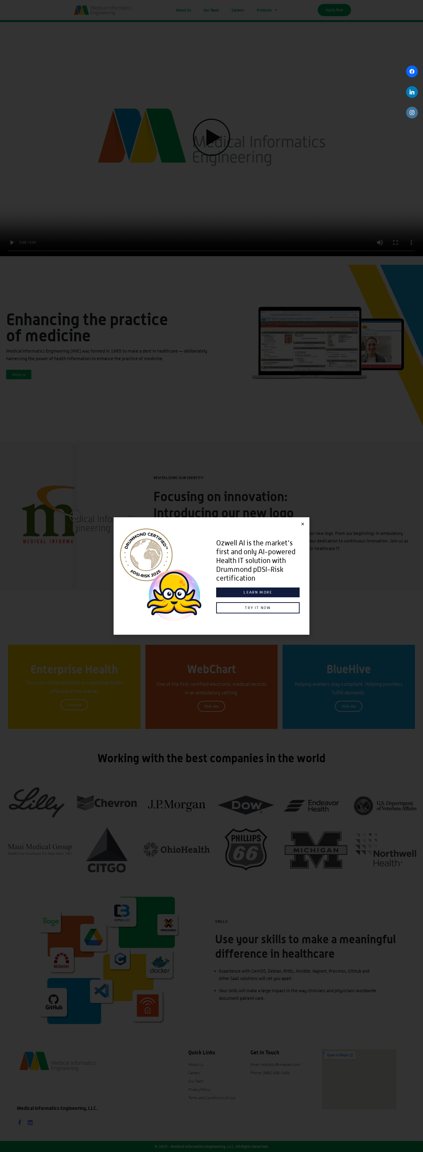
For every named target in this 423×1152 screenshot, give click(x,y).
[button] (303, 524)
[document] (211, 576)
